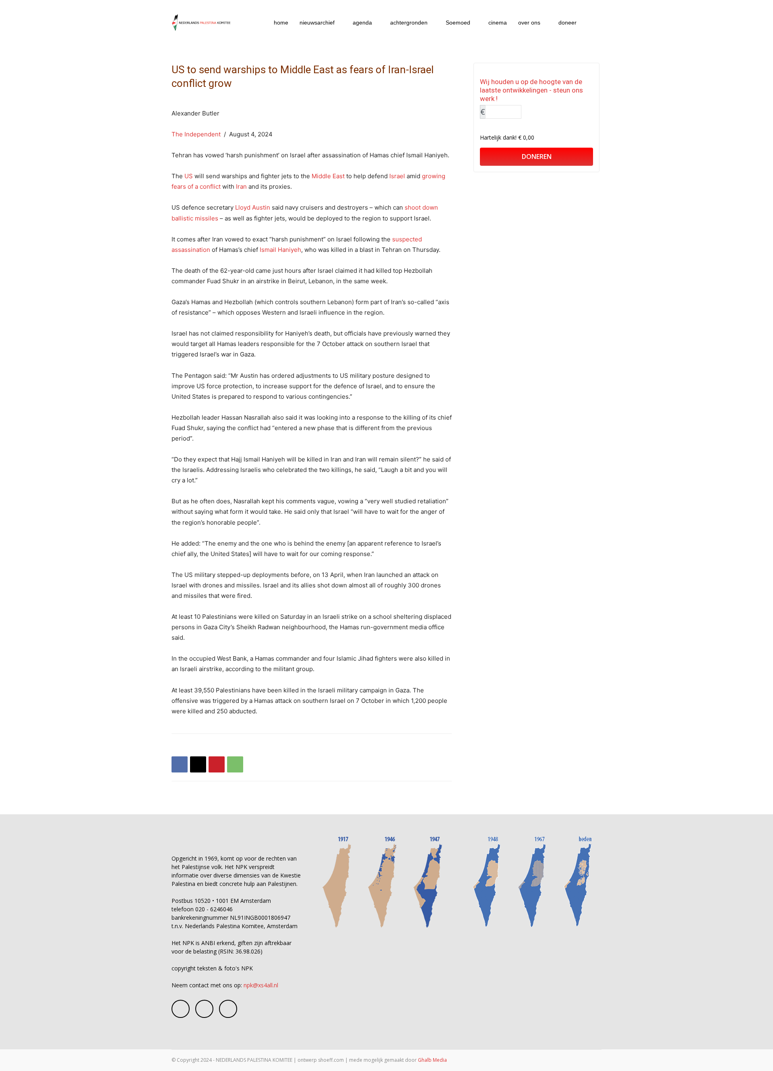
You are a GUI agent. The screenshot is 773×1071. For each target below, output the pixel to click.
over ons (529, 22)
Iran (241, 186)
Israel (397, 176)
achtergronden (409, 22)
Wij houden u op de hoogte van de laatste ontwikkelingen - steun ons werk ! (531, 90)
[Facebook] (180, 764)
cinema (497, 22)
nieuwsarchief (317, 22)
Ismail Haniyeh (280, 249)
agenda (362, 22)
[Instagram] (204, 1009)
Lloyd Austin (252, 207)
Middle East (328, 176)
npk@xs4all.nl (261, 985)
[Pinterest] (217, 764)
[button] (591, 23)
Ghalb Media (432, 1060)
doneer (567, 22)
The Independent (196, 134)
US (188, 176)
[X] (198, 764)
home (281, 22)
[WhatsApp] (235, 764)
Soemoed (458, 22)
